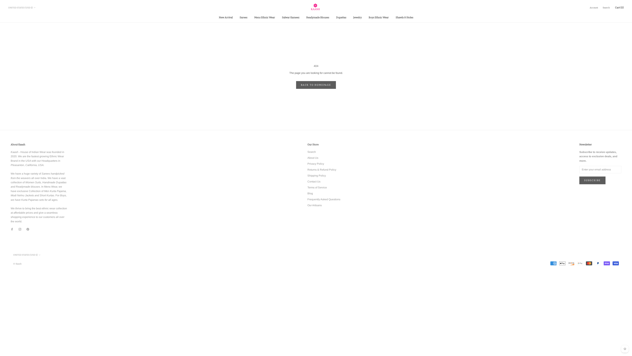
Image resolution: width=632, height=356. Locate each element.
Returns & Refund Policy (321, 169)
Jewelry (357, 17)
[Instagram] (20, 229)
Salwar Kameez (290, 17)
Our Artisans (314, 205)
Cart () (619, 7)
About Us (312, 157)
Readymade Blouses (317, 17)
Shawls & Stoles (404, 17)
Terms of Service (317, 187)
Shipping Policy (316, 175)
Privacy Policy (315, 163)
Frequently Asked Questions (323, 199)
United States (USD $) (20, 7)
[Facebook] (12, 229)
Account (594, 7)
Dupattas (341, 17)
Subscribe (592, 180)
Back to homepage (316, 85)
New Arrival (226, 17)
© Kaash (17, 264)
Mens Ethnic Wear (264, 17)
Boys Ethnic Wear (379, 17)
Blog (310, 193)
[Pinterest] (27, 229)
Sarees (243, 17)
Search (606, 7)
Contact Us (313, 181)
